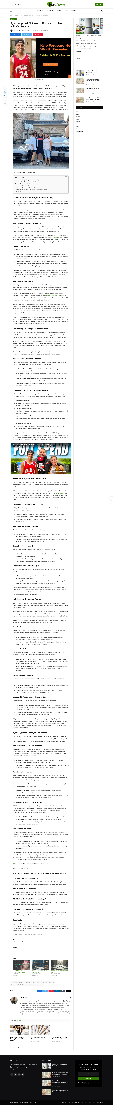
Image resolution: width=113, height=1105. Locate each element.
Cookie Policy (91, 1102)
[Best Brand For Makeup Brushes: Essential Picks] (40, 1030)
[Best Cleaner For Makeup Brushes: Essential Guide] (61, 1030)
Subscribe (98, 4)
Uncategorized (79, 131)
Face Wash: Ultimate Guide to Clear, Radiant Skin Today (93, 98)
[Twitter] (5, 92)
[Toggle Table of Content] (65, 177)
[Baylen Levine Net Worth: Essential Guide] (59, 965)
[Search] (102, 11)
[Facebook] (5, 88)
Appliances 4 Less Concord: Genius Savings (89, 37)
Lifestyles (49, 10)
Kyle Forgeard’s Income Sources (24, 185)
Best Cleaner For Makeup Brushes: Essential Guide (59, 1038)
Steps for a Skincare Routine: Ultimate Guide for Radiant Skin (93, 81)
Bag (67, 10)
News (77, 126)
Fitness (73, 10)
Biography (78, 116)
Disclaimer (71, 1102)
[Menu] (11, 11)
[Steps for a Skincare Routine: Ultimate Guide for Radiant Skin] (80, 81)
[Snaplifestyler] (56, 4)
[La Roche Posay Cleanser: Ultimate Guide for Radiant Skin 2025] (80, 90)
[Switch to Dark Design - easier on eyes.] (99, 10)
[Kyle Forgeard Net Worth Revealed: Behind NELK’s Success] (40, 58)
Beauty (59, 10)
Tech (77, 129)
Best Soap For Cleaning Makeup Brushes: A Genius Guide (18, 1039)
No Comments (36, 30)
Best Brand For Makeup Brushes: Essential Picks (38, 1038)
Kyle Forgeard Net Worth (48, 982)
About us (77, 1102)
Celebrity (40, 10)
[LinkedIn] (5, 95)
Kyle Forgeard (36, 982)
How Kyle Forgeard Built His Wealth (25, 184)
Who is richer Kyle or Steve (37, 984)
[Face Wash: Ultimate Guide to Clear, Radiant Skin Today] (80, 100)
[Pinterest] (5, 99)
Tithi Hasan (17, 30)
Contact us (83, 1102)
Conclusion (18, 191)
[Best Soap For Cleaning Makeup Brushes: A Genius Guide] (19, 1030)
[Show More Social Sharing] (45, 34)
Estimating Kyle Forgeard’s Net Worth (25, 182)
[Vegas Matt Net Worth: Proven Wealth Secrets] (40, 965)
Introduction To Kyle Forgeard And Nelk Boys (27, 180)
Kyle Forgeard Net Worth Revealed (19, 984)
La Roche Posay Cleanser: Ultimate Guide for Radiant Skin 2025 (93, 90)
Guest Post (64, 1102)
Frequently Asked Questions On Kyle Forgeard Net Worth (31, 189)
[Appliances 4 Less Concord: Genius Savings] (89, 25)
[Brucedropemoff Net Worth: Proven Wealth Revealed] (21, 965)
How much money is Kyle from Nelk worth (21, 982)
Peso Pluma (56, 237)
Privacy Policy (87, 1083)
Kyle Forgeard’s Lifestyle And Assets (25, 187)
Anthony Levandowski (53, 295)
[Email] (5, 103)
